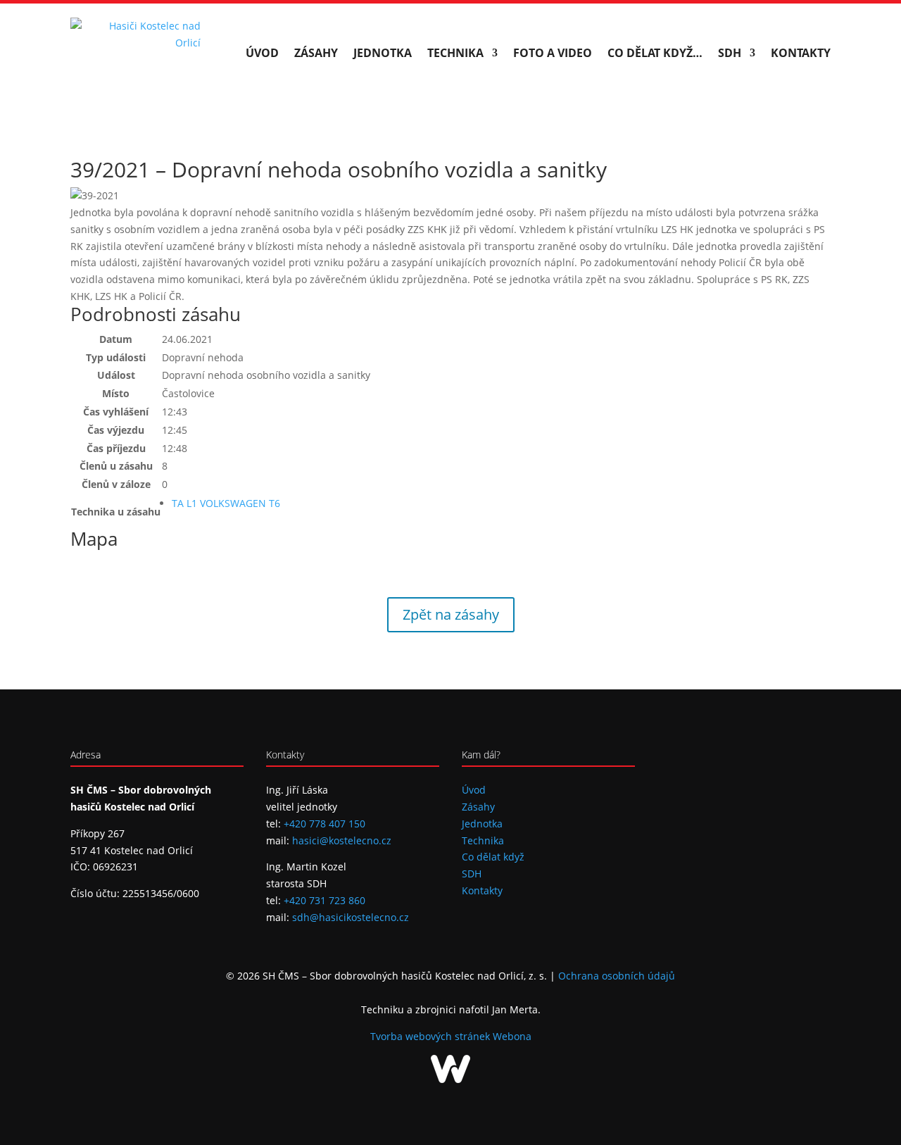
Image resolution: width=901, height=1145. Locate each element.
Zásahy (316, 53)
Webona (512, 1036)
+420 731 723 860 (324, 900)
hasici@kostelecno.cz (341, 840)
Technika (455, 53)
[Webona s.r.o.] (450, 1079)
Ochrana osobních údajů (616, 975)
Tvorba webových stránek (431, 1036)
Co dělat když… (654, 53)
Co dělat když (493, 856)
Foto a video (552, 53)
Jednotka (382, 53)
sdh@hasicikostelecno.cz (350, 917)
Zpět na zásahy (451, 614)
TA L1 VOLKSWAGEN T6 (226, 503)
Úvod (262, 53)
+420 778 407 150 (324, 823)
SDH (729, 53)
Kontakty (801, 53)
